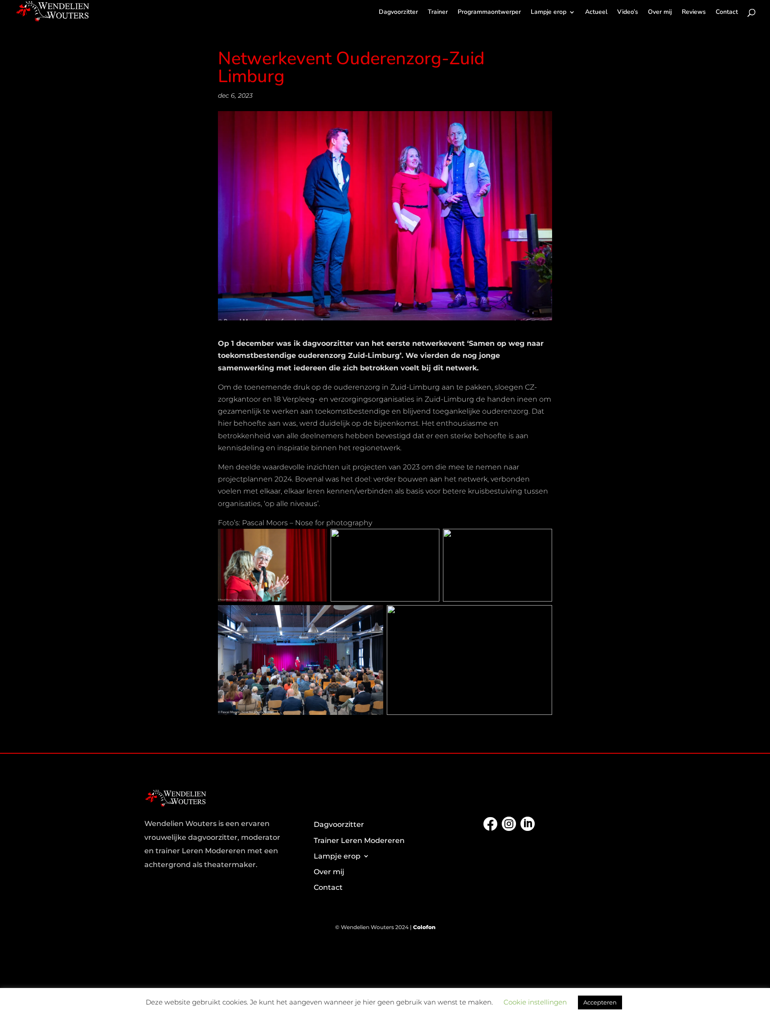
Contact (727, 12)
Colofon (424, 927)
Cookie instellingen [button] (535, 1002)
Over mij (660, 12)
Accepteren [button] (600, 1002)
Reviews (694, 12)
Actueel (596, 12)
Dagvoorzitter (398, 12)
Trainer (438, 12)
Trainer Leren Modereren (359, 840)
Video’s (627, 12)
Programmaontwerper (489, 12)
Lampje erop (548, 12)
